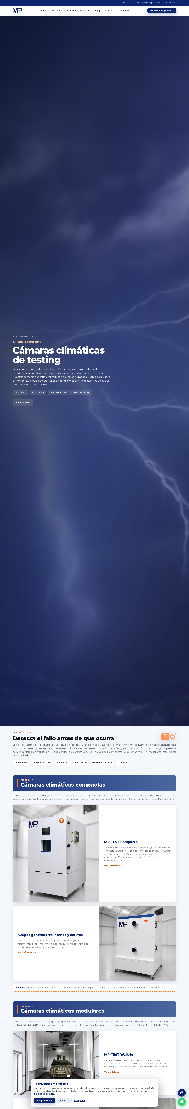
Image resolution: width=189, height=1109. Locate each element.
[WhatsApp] (182, 1102)
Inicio (43, 10)
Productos (23, 337)
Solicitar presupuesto (162, 11)
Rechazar (64, 1100)
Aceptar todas (44, 1100)
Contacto (124, 10)
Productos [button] (55, 10)
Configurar (79, 1100)
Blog (97, 10)
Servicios (71, 10)
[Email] (182, 1093)
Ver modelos (23, 402)
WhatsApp (149, 3)
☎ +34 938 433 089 (131, 3)
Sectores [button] (84, 10)
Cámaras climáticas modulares (62, 1011)
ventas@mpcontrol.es (166, 3)
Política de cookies (44, 1094)
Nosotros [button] (108, 10)
